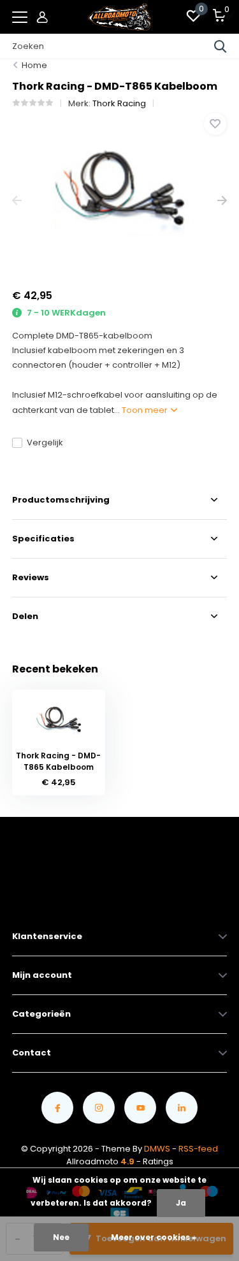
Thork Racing (119, 103)
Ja (181, 1202)
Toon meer (146, 410)
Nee (61, 1237)
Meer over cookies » (153, 1237)
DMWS (157, 1149)
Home (34, 65)
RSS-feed (198, 1149)
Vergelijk (45, 442)
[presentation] (17, 200)
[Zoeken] (220, 46)
